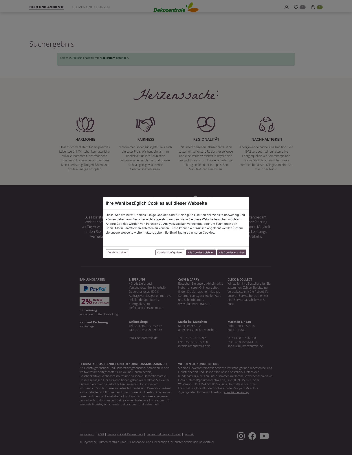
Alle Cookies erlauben (232, 252)
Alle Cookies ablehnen (201, 252)
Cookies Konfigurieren (170, 252)
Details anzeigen (117, 252)
